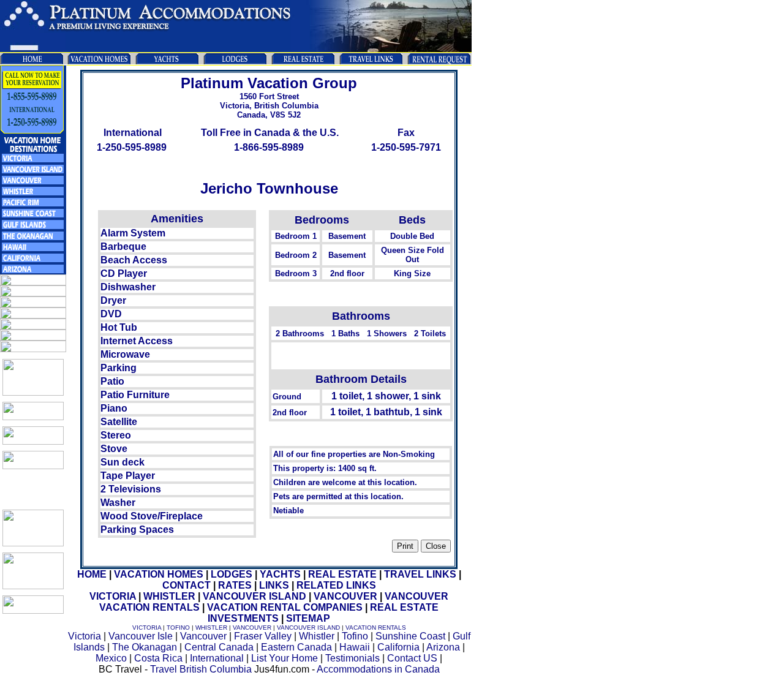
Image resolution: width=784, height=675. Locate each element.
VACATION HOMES (158, 574)
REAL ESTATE (342, 574)
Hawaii (354, 647)
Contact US (412, 658)
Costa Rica (158, 658)
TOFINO (178, 627)
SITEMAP (308, 618)
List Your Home (284, 658)
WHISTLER (169, 596)
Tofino (355, 636)
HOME (92, 574)
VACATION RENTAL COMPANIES (285, 607)
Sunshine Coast (410, 636)
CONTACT (186, 585)
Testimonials (352, 658)
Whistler (316, 636)
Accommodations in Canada (378, 669)
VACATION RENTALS (375, 627)
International (217, 658)
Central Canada (219, 647)
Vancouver (203, 636)
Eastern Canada (296, 647)
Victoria (84, 636)
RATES (235, 585)
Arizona (443, 647)
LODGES (231, 574)
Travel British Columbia (201, 669)
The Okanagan (144, 647)
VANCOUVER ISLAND (254, 596)
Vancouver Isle (140, 636)
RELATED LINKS (336, 585)
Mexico (111, 658)
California (398, 647)
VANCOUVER (345, 596)
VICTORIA (112, 596)
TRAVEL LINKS (420, 574)
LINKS (274, 585)
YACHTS (280, 574)
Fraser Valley (263, 636)
